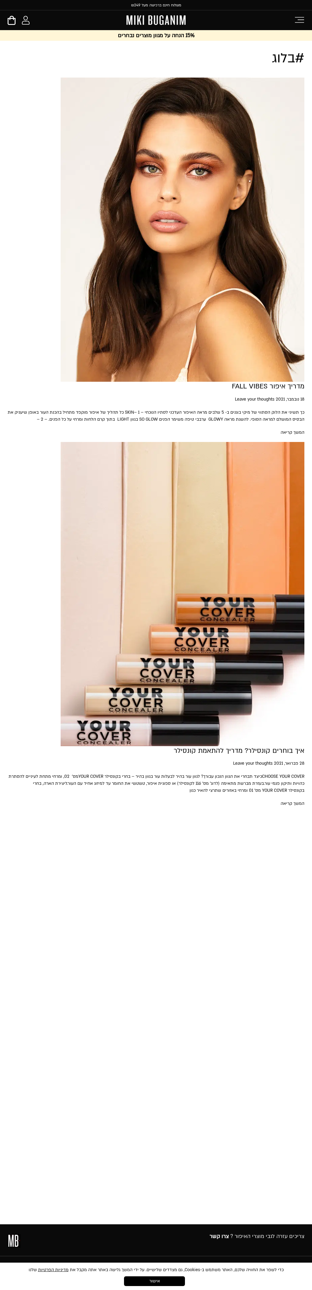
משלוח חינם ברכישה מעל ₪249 (156, 5)
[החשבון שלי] (26, 21)
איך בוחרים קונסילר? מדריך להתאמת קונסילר (239, 750)
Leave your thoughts (255, 399)
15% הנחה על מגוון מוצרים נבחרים (156, 35)
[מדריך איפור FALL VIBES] (182, 378)
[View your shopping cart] (12, 22)
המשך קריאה (292, 432)
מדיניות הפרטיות (53, 1270)
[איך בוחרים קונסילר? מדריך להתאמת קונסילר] (182, 743)
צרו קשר (219, 1236)
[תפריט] (299, 19)
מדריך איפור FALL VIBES (268, 386)
